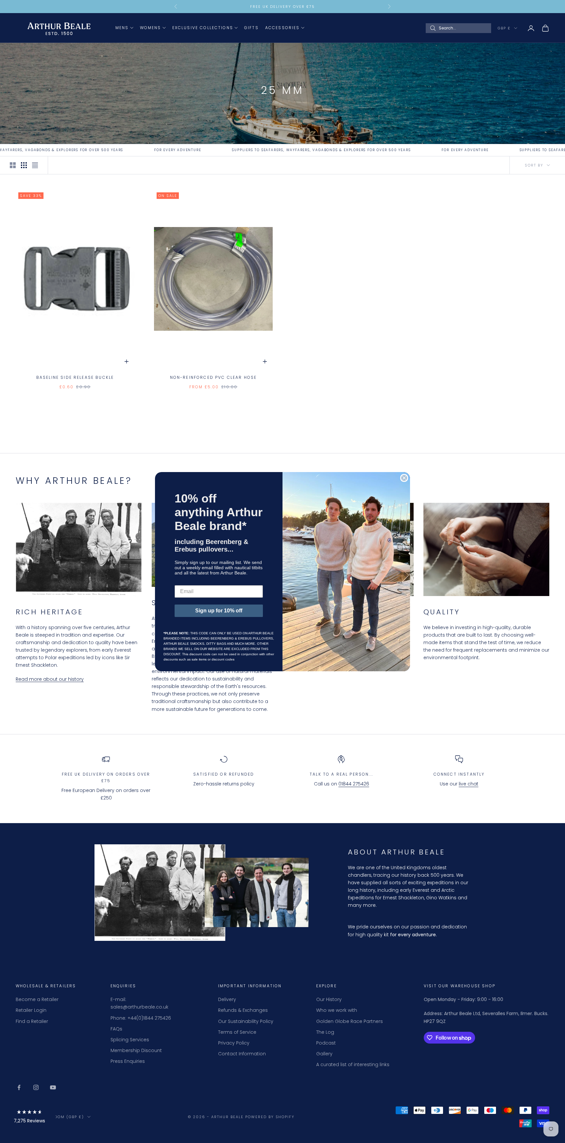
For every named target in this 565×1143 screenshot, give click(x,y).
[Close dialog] (404, 478)
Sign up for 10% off (218, 610)
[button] (29, 1118)
